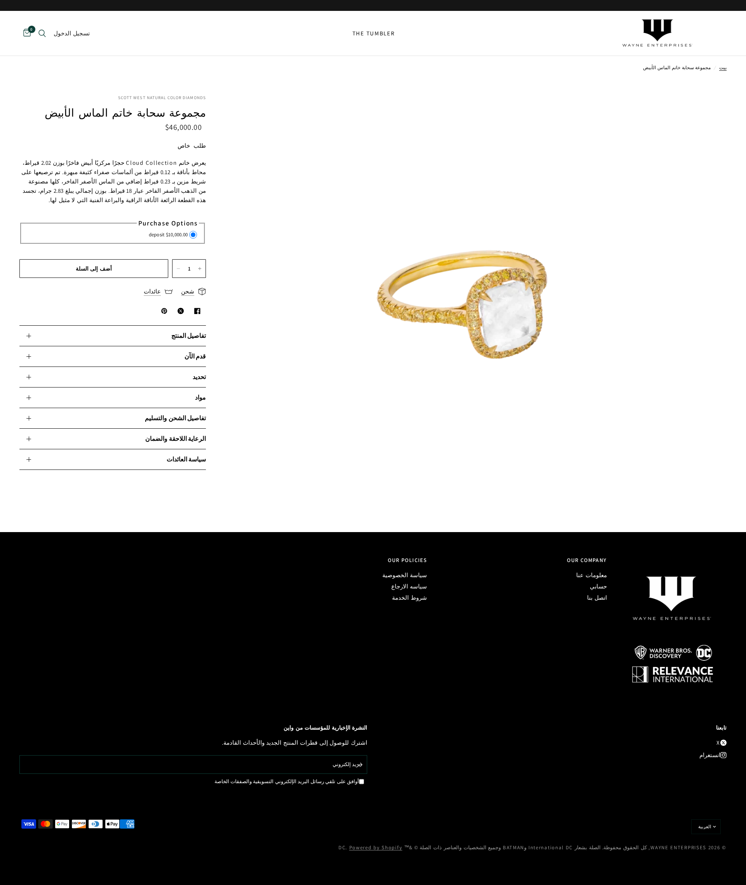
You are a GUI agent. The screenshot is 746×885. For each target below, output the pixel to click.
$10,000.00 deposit (168, 234)
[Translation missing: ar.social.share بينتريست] (162, 311)
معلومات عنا (591, 575)
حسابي (598, 586)
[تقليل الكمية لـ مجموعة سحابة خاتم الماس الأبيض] (178, 269)
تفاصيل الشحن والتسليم (175, 418)
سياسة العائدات (186, 459)
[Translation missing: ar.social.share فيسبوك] (195, 311)
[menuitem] (374, 33)
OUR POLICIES (407, 560)
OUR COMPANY (587, 560)
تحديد (199, 377)
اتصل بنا (597, 597)
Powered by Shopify (376, 847)
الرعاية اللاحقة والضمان (175, 439)
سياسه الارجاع (409, 586)
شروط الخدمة (409, 597)
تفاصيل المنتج (188, 336)
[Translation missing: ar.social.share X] (179, 311)
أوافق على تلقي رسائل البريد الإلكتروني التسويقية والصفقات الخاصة (286, 781)
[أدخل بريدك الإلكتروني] (359, 764)
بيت (723, 67)
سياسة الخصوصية (404, 575)
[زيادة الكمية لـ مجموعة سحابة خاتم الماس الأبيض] (200, 269)
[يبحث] (42, 33)
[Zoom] (710, 110)
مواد (200, 397)
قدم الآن (195, 356)
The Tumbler (373, 33)
